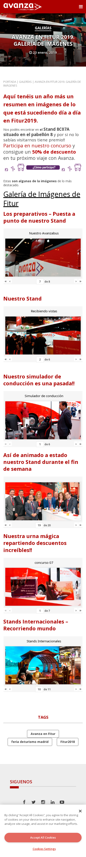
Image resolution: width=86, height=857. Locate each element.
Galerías (43, 28)
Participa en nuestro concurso (37, 145)
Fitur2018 (67, 742)
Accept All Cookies (43, 837)
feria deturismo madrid (30, 742)
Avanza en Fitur (43, 734)
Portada (9, 82)
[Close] (80, 811)
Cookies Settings (44, 849)
